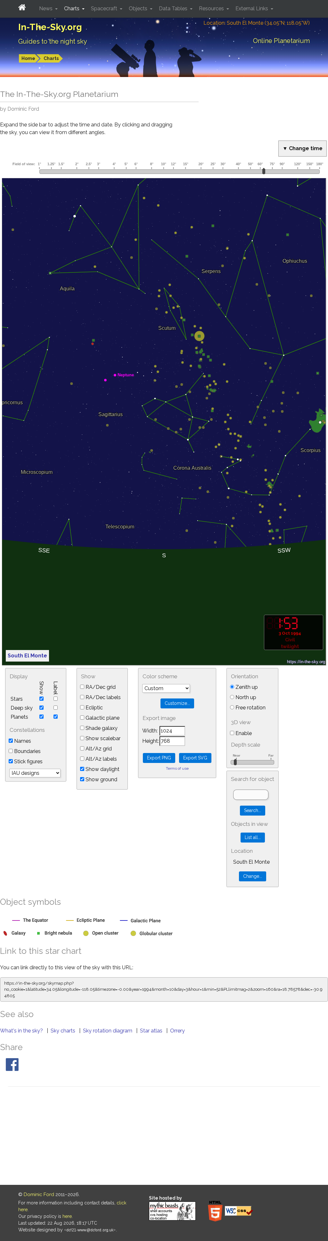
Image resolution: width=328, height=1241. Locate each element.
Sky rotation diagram (108, 1031)
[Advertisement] (164, 1137)
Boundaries (27, 751)
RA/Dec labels (102, 697)
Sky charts (64, 1031)
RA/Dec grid (100, 687)
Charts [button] (72, 8)
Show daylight (101, 769)
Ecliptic (93, 708)
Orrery (177, 1031)
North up (245, 697)
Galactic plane (101, 718)
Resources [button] (212, 8)
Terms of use (177, 768)
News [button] (46, 8)
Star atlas (152, 1031)
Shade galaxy (101, 728)
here (67, 1216)
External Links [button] (252, 8)
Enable (243, 733)
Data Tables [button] (174, 8)
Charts (51, 58)
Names (22, 741)
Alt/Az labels (100, 759)
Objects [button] (139, 8)
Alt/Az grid (98, 749)
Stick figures (28, 761)
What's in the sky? (22, 1031)
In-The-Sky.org (50, 27)
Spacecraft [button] (105, 8)
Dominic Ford (39, 1194)
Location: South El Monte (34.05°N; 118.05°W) (256, 23)
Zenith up (246, 687)
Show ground (100, 779)
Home (28, 58)
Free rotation (250, 708)
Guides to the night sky (52, 41)
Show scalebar (102, 738)
